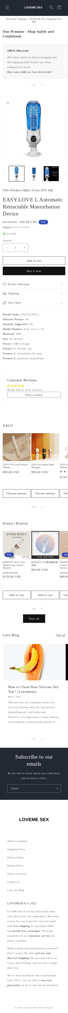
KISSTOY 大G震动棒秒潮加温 (44, 563)
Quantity (7, 240)
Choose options (17, 493)
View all (34, 618)
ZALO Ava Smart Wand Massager (42, 466)
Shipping (7, 227)
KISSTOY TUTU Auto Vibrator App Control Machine (14, 565)
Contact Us (13, 882)
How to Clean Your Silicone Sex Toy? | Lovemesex (33, 689)
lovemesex (28, 1007)
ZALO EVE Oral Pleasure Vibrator (15, 466)
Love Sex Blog (15, 890)
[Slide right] (42, 85)
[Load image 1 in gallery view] (16, 173)
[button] (7, 7)
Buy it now (34, 271)
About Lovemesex (17, 841)
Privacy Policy (15, 857)
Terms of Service (17, 874)
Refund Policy (15, 865)
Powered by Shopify (43, 1007)
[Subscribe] (57, 788)
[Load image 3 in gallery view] (51, 173)
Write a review (34, 394)
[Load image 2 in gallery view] (34, 173)
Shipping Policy (16, 849)
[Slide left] (26, 85)
